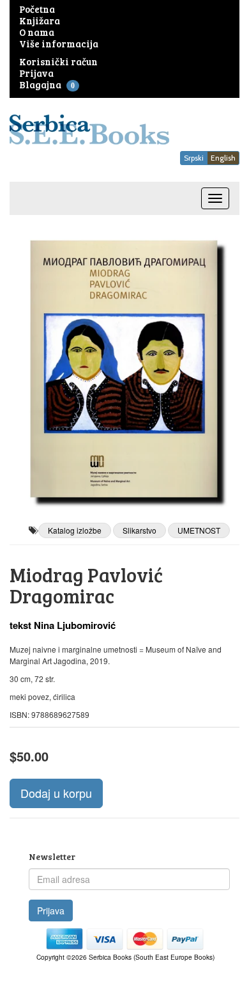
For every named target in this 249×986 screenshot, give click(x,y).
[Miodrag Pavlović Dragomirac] (124, 369)
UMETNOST (198, 530)
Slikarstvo (139, 530)
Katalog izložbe (75, 530)
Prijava (50, 910)
